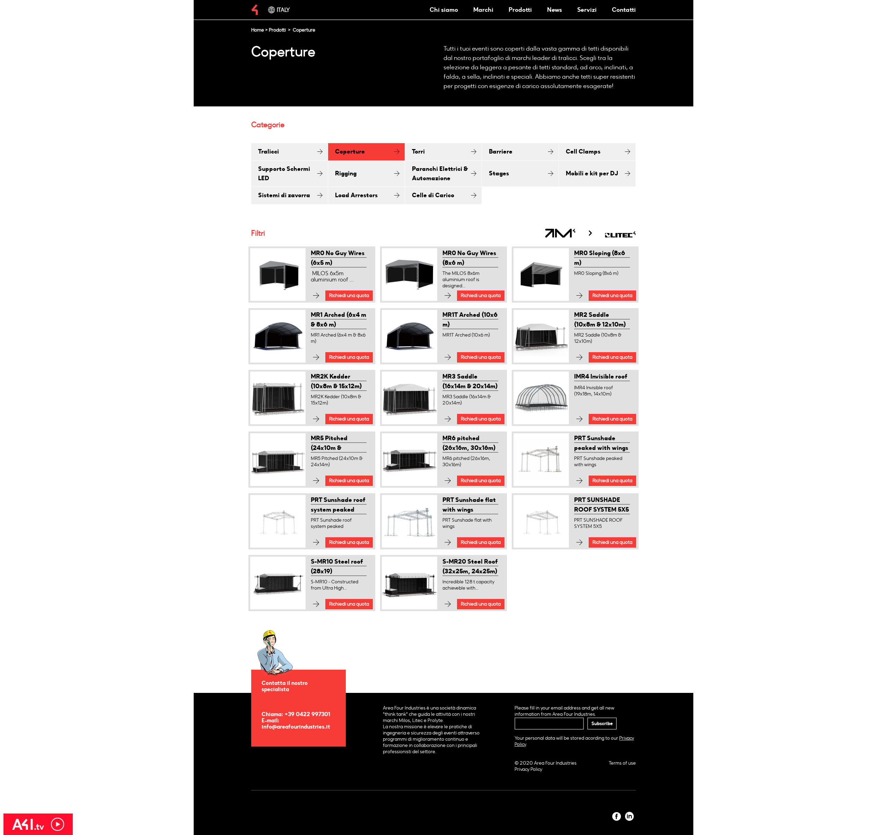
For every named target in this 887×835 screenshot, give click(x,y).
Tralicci (268, 151)
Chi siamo (444, 10)
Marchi (483, 10)
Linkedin (629, 816)
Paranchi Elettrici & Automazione (440, 173)
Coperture (350, 151)
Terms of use (622, 763)
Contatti (624, 10)
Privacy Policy (528, 769)
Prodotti (520, 10)
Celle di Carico (433, 195)
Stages (499, 173)
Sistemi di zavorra (284, 195)
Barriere (500, 151)
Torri (418, 151)
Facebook (616, 816)
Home (257, 30)
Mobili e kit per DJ (592, 173)
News (554, 10)
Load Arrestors (356, 195)
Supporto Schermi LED (284, 173)
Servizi (587, 10)
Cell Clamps (583, 151)
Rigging (346, 173)
